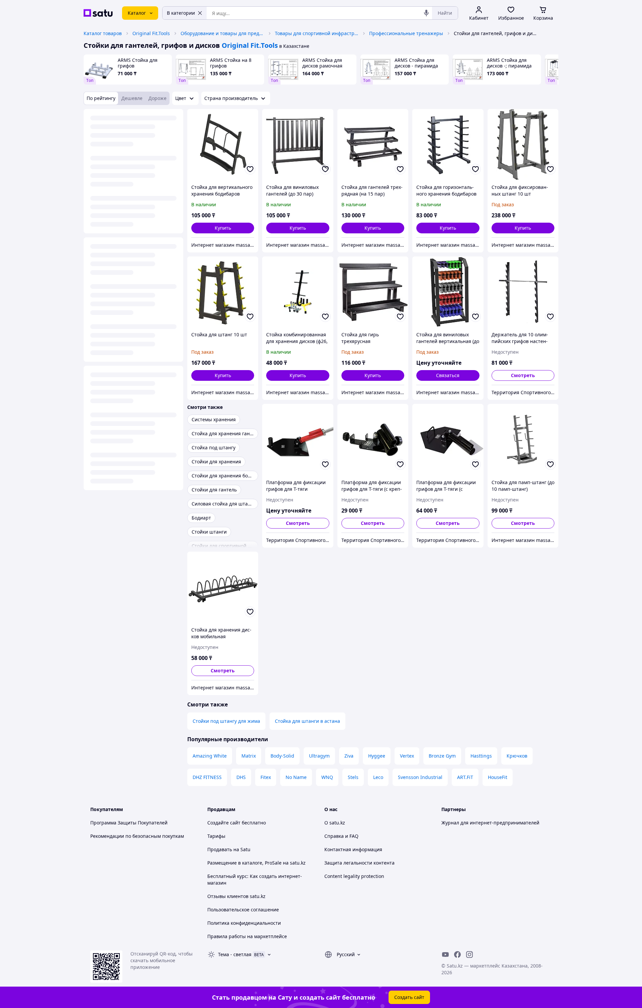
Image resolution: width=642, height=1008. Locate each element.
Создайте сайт (223, 822)
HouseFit (497, 777)
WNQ (327, 777)
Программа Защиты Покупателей (129, 822)
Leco (378, 777)
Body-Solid (282, 756)
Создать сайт (409, 997)
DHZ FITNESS (207, 777)
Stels (353, 777)
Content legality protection (354, 876)
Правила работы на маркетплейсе (247, 936)
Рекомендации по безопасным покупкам (137, 836)
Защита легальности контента (359, 863)
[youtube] (445, 954)
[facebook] (457, 954)
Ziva (348, 756)
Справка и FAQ (341, 836)
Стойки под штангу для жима (226, 721)
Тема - (234, 954)
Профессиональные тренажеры (406, 33)
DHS (241, 777)
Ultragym (319, 756)
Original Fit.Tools (151, 33)
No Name (296, 777)
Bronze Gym (442, 756)
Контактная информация (353, 849)
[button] (222, 228)
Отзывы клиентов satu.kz (236, 896)
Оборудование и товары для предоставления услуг (222, 33)
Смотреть (523, 375)
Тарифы (216, 836)
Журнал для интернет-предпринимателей (490, 822)
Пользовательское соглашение (243, 909)
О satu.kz (334, 822)
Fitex (265, 777)
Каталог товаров (103, 33)
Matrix (248, 756)
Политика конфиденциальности (244, 923)
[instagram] (469, 954)
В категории (181, 13)
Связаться (447, 375)
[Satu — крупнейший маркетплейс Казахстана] (98, 13)
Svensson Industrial (420, 777)
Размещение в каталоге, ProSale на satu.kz (256, 863)
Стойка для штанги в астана (307, 721)
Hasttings (481, 756)
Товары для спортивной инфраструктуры (316, 33)
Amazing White (210, 756)
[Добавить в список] (250, 169)
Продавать (219, 849)
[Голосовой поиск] (426, 13)
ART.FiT (465, 777)
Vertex (407, 756)
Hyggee (376, 756)
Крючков (517, 756)
